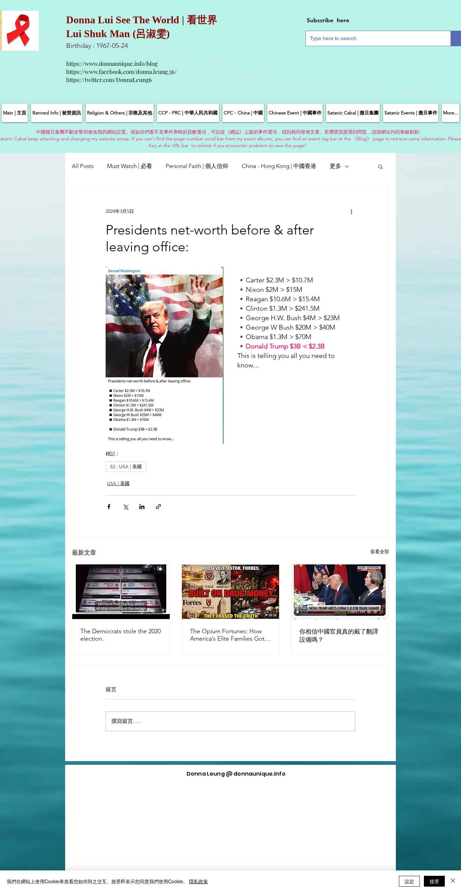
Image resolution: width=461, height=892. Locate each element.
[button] (380, 166)
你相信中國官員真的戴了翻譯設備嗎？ (338, 635)
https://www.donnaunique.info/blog (112, 63)
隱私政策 (198, 881)
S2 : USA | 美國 (126, 467)
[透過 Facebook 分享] (109, 506)
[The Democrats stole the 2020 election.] (121, 591)
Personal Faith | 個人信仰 (197, 166)
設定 (409, 881)
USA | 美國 (118, 483)
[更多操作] (351, 211)
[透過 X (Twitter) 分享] (125, 506)
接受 (434, 881)
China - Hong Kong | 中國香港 (279, 166)
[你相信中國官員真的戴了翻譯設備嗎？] (340, 591)
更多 (335, 166)
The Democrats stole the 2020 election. (120, 635)
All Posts (82, 166)
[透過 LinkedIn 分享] (142, 506)
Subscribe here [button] (328, 20)
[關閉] (453, 881)
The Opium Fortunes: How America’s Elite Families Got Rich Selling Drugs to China (227, 635)
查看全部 (379, 552)
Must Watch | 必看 (129, 166)
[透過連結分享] (158, 506)
